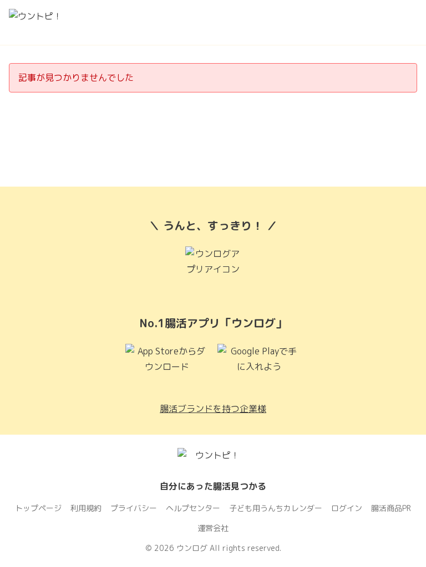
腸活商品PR (391, 508)
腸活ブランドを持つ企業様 (213, 409)
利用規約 (86, 508)
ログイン (346, 508)
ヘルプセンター (193, 508)
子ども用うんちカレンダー (275, 508)
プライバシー (133, 508)
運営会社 (213, 528)
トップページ (38, 508)
